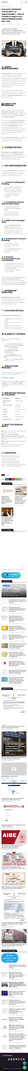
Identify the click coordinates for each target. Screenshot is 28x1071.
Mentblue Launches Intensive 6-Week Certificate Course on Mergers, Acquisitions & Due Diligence (17, 993)
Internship (7, 6)
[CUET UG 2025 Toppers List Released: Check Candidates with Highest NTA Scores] (14, 797)
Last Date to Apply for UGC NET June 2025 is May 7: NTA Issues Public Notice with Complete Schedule (14, 924)
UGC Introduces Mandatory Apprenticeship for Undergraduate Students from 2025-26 (13, 945)
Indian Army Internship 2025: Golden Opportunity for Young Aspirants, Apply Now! (13, 867)
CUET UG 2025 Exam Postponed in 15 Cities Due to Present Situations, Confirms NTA (13, 758)
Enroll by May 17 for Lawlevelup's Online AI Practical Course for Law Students (17, 601)
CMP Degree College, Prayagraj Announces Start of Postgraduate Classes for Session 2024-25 (17, 1011)
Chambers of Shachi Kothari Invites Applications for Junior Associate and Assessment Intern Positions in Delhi (20, 500)
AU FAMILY (12, 575)
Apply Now (18, 419)
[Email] (20, 479)
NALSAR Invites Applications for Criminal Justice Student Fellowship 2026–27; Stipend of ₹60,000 (6, 500)
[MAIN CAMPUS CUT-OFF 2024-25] (14, 775)
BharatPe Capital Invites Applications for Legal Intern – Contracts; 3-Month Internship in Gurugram (17, 628)
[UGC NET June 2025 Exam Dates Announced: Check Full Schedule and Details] (14, 723)
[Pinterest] (13, 479)
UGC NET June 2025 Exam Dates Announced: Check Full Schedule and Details (12, 727)
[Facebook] (6, 479)
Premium (10, 1068)
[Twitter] (10, 479)
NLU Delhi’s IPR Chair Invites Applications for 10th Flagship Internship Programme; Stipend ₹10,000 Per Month (17, 663)
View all (25, 483)
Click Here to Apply (8, 378)
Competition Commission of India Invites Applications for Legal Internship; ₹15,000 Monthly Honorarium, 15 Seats (17, 646)
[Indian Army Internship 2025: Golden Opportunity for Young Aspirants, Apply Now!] (14, 865)
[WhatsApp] (16, 479)
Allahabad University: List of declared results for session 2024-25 (13, 825)
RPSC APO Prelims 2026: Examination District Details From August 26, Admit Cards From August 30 (17, 637)
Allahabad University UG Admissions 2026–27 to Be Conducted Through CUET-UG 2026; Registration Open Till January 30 (16, 619)
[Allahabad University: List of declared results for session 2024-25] (14, 823)
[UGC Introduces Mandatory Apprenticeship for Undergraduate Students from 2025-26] (14, 943)
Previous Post (5, 566)
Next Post (23, 566)
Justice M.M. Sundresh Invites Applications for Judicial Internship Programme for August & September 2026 (7, 521)
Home (2, 6)
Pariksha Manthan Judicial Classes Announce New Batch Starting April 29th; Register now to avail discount (17, 654)
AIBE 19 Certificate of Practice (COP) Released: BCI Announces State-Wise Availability (13, 887)
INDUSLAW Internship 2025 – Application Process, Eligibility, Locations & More (16, 1019)
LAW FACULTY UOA (9, 958)
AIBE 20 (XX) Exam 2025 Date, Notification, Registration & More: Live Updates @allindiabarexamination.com (12, 847)
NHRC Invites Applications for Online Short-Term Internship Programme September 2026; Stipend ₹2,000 (16, 1027)
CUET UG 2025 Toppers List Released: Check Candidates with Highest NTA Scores (12, 799)
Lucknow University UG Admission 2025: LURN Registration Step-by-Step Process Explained (17, 672)
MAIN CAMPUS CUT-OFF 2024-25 (9, 776)
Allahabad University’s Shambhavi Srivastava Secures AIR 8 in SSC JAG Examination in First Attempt (13, 590)
